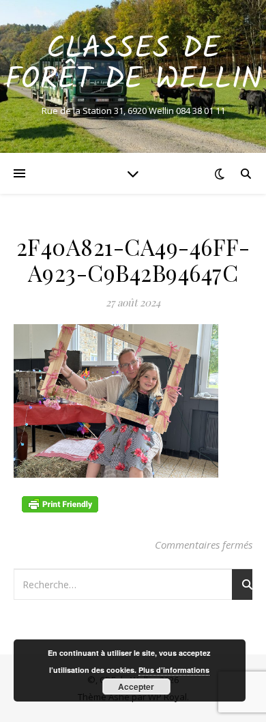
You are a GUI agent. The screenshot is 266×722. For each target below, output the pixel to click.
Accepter (136, 686)
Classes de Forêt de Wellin (133, 65)
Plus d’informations (173, 670)
